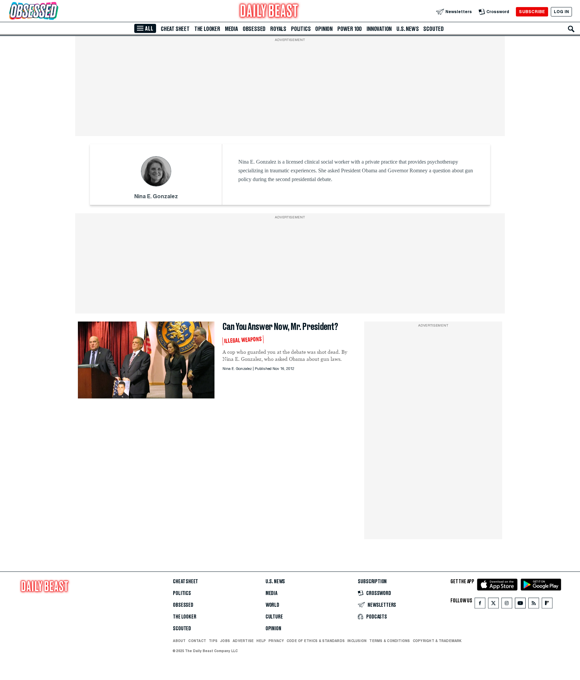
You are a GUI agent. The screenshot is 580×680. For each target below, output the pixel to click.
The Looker (207, 29)
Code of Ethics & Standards (316, 641)
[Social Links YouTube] (520, 604)
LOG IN (561, 11)
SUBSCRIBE (532, 11)
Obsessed (254, 29)
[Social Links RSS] (533, 604)
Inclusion (357, 641)
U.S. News (407, 29)
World (272, 605)
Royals (278, 29)
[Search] (571, 29)
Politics (300, 29)
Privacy (276, 641)
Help (261, 641)
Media (231, 29)
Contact (197, 641)
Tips (213, 641)
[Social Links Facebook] (480, 604)
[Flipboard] (547, 604)
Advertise (243, 641)
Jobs (225, 641)
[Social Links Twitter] (493, 604)
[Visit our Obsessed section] (55, 11)
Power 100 (349, 29)
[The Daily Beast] (269, 11)
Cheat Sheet (175, 29)
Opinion (324, 29)
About (179, 641)
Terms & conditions (389, 641)
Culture (274, 617)
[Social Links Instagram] (506, 604)
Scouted (433, 29)
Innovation (379, 29)
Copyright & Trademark (437, 641)
